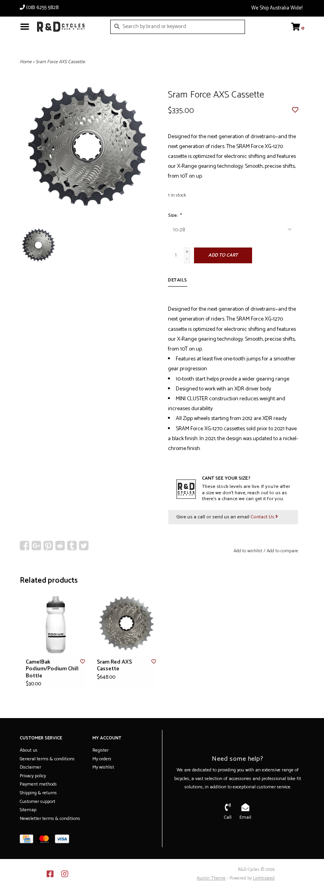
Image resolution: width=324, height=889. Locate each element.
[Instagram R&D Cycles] (65, 874)
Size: (174, 215)
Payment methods (38, 784)
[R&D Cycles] (67, 27)
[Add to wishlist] (295, 110)
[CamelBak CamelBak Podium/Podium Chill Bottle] (55, 624)
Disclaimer (30, 767)
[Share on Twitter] (84, 545)
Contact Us (263, 517)
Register (100, 750)
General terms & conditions (47, 759)
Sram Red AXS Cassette (114, 666)
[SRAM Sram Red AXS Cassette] (126, 624)
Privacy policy (33, 776)
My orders (101, 759)
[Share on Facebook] (24, 545)
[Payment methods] (28, 840)
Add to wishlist (248, 551)
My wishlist (103, 767)
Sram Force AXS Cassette (60, 62)
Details (177, 280)
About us (29, 750)
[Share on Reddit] (60, 545)
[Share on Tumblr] (72, 545)
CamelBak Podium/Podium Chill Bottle (52, 669)
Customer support (37, 801)
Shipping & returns (38, 793)
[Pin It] (48, 545)
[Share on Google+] (36, 545)
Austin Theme (211, 878)
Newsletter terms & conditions (50, 818)
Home (26, 62)
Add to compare (282, 551)
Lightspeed (264, 878)
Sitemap (28, 810)
